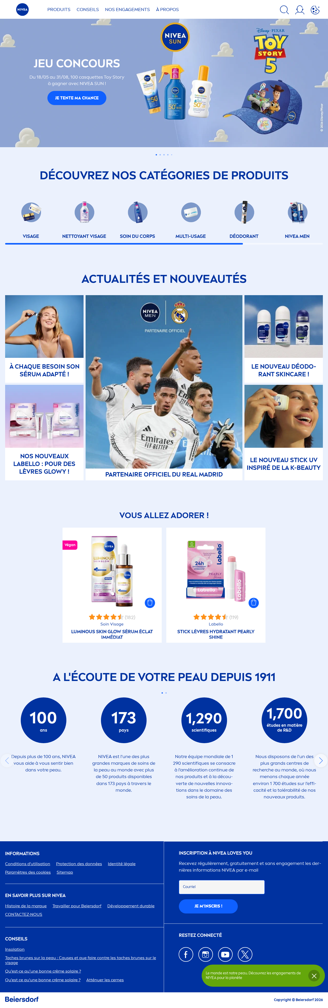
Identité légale (122, 863)
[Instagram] (205, 954)
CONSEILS (16, 939)
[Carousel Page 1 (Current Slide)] (156, 154)
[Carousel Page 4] (168, 154)
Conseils (88, 9)
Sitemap (65, 872)
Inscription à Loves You (215, 853)
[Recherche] (284, 10)
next (320, 760)
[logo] (22, 11)
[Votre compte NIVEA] (300, 10)
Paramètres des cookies (28, 872)
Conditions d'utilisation (27, 863)
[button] (150, 603)
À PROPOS (167, 9)
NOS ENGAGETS (127, 9)
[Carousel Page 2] (160, 154)
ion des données (79, 863)
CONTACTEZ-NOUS (23, 914)
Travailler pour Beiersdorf (77, 905)
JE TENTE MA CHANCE (77, 98)
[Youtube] (225, 954)
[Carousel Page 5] (171, 154)
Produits (58, 9)
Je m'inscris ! (208, 906)
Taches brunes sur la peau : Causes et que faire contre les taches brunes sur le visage (80, 960)
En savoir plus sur (35, 895)
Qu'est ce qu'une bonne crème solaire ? (42, 979)
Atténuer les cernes (105, 979)
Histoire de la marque (26, 905)
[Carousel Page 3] (164, 154)
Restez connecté (200, 935)
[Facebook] (186, 954)
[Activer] (315, 10)
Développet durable (131, 905)
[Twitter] (245, 954)
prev (7, 760)
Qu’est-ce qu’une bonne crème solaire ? (43, 971)
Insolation (15, 949)
